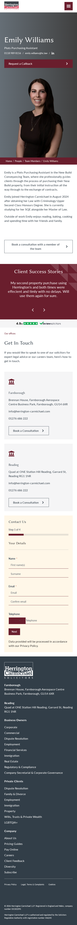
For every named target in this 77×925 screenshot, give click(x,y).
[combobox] (17, 620)
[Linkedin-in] (52, 53)
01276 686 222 (18, 418)
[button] (44, 310)
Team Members (32, 161)
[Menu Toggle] (68, 6)
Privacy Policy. (29, 646)
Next (14, 631)
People (18, 161)
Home (9, 161)
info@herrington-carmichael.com (29, 411)
